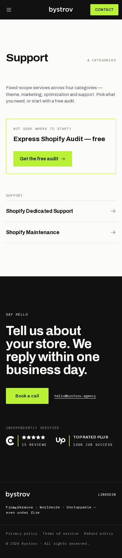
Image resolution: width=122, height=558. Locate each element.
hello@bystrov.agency (75, 396)
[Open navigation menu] (9, 9)
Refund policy (98, 533)
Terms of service (61, 533)
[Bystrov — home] (18, 494)
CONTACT (104, 10)
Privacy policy (21, 533)
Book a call (27, 396)
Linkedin (107, 494)
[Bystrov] (61, 10)
